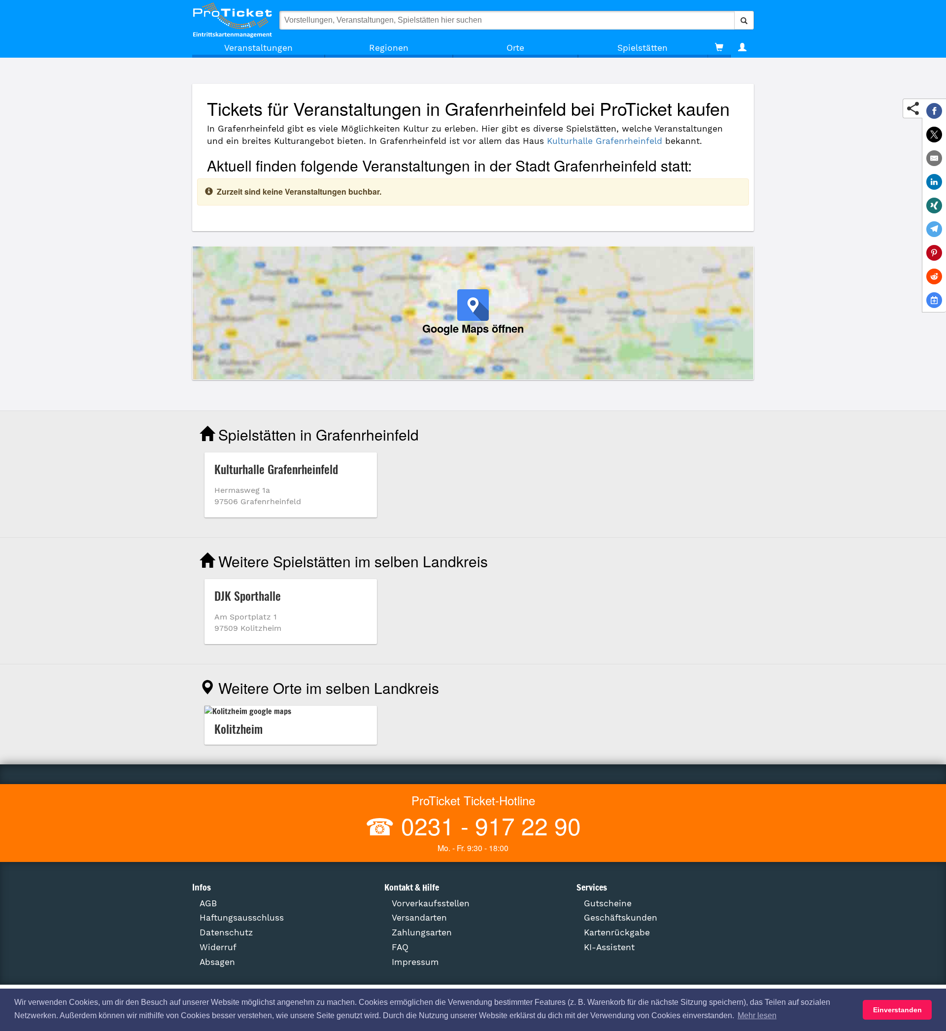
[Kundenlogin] (742, 48)
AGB (208, 903)
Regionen (388, 48)
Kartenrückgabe (617, 932)
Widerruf (218, 947)
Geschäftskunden (620, 918)
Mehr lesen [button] (757, 1015)
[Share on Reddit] (934, 276)
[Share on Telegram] (934, 229)
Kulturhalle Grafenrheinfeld (604, 141)
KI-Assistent (609, 947)
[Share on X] (934, 134)
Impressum (415, 962)
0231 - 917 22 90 (488, 825)
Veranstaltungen (258, 48)
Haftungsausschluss (242, 918)
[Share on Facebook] (934, 111)
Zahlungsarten (422, 932)
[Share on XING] (934, 205)
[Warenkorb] (719, 48)
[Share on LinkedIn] (934, 182)
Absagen (217, 962)
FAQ (400, 947)
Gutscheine (608, 903)
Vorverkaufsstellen (431, 903)
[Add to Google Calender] (934, 300)
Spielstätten (642, 48)
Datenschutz (226, 932)
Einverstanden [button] (897, 1010)
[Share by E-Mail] (934, 158)
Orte (515, 48)
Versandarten (419, 918)
